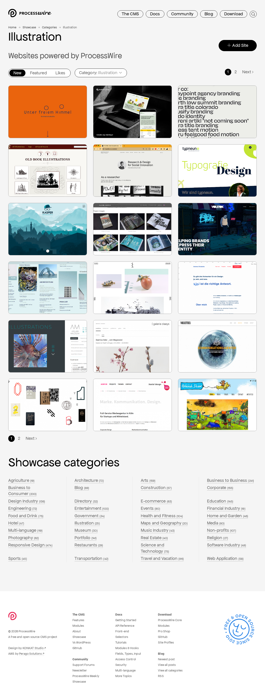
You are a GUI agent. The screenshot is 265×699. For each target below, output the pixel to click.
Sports (17, 558)
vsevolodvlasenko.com (114, 218)
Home (12, 27)
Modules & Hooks (127, 648)
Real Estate (154, 537)
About (76, 631)
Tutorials (120, 642)
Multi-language (25, 530)
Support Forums (83, 665)
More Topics (123, 676)
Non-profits (221, 530)
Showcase (29, 27)
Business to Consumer (22, 490)
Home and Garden (227, 515)
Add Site (239, 45)
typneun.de (192, 159)
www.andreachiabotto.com (202, 283)
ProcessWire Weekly (85, 676)
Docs (155, 14)
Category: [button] (98, 72)
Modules (78, 626)
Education (220, 501)
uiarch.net (21, 276)
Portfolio (85, 537)
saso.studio (107, 276)
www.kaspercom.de (27, 225)
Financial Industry (226, 508)
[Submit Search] (253, 14)
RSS (161, 676)
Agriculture (21, 480)
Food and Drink (25, 515)
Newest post (166, 659)
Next (246, 72)
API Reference (124, 626)
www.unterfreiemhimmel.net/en (35, 100)
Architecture (89, 480)
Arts (148, 480)
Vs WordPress (81, 642)
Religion (217, 537)
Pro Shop (164, 631)
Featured (38, 73)
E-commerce (156, 501)
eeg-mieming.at (110, 114)
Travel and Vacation (162, 558)
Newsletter (79, 670)
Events (150, 508)
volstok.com (192, 218)
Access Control (125, 659)
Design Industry (26, 501)
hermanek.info (24, 335)
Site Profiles (166, 642)
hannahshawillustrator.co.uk (202, 394)
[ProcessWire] (29, 14)
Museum (86, 530)
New (17, 73)
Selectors (121, 637)
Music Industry (158, 530)
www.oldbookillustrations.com (34, 159)
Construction (156, 487)
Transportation (91, 558)
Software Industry (226, 545)
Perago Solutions (30, 654)
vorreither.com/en (196, 342)
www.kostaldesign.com (114, 401)
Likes (60, 73)
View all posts (167, 665)
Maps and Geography (164, 523)
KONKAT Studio (33, 648)
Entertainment (92, 508)
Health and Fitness (162, 515)
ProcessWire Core (170, 620)
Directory (86, 501)
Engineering (22, 508)
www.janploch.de (25, 401)
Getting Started (125, 620)
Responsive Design (30, 545)
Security (120, 665)
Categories (49, 27)
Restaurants (89, 545)
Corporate (220, 487)
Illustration (87, 523)
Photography (23, 537)
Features (78, 620)
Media (216, 523)
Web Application (225, 558)
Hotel (16, 523)
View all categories (170, 670)
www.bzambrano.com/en (115, 166)
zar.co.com (191, 100)
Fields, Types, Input (128, 654)
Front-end (122, 631)
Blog (209, 14)
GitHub (77, 648)
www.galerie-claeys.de (114, 335)
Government (90, 515)
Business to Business (230, 480)
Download (233, 14)
